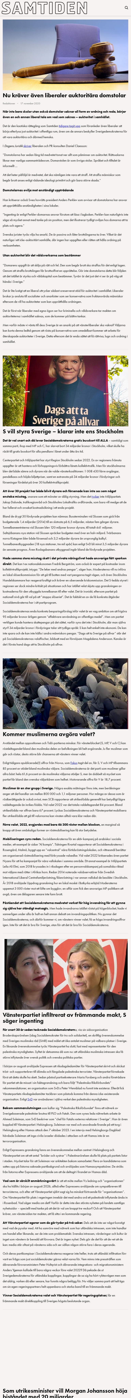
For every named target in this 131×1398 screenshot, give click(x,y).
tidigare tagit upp (69, 126)
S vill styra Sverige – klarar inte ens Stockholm (63, 431)
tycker (95, 496)
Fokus (73, 763)
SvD (30, 1099)
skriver (27, 146)
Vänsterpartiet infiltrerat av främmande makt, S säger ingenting (64, 1017)
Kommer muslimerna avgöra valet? (49, 734)
